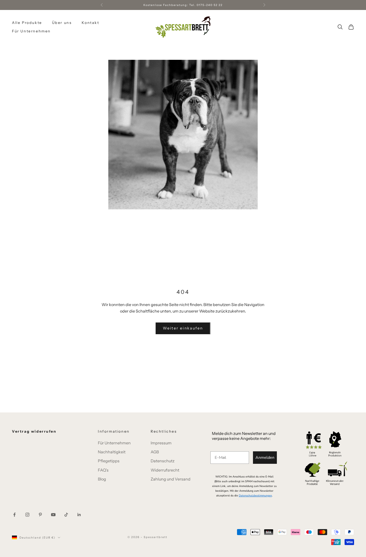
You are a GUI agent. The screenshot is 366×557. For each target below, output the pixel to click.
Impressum (161, 442)
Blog (102, 479)
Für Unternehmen (31, 31)
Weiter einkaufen (183, 328)
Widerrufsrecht (165, 470)
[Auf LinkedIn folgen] (79, 514)
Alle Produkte (27, 22)
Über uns (62, 22)
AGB (155, 451)
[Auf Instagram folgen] (27, 514)
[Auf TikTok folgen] (66, 514)
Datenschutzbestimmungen (255, 495)
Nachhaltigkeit (111, 451)
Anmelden (264, 457)
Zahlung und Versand (170, 479)
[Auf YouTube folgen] (53, 514)
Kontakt (90, 22)
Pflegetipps (109, 460)
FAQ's (103, 470)
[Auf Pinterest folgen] (40, 514)
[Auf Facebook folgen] (14, 514)
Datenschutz (163, 460)
